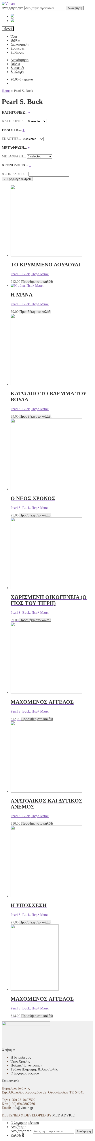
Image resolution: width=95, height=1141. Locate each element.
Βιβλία (15, 40)
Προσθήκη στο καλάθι (37, 281)
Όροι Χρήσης (20, 1061)
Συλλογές (17, 52)
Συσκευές (17, 48)
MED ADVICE (63, 1115)
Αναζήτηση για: (12, 8)
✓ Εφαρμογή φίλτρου (17, 179)
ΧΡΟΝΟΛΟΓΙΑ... (15, 174)
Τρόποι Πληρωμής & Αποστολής (34, 1069)
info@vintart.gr (22, 1108)
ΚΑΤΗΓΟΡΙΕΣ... (14, 121)
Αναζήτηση (75, 8)
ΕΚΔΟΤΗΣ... (11, 139)
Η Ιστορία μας (21, 1057)
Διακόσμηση (19, 44)
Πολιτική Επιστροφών (26, 1065)
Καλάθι (17, 1135)
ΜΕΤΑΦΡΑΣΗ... (14, 156)
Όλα (14, 36)
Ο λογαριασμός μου (25, 1073)
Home (6, 91)
